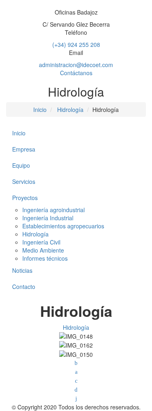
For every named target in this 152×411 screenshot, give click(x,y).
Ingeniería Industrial (47, 218)
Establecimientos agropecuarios (63, 226)
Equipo (21, 165)
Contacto (23, 286)
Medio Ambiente (43, 250)
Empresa (23, 149)
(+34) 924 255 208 (76, 44)
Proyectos (25, 198)
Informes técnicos (45, 258)
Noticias (22, 270)
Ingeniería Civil (41, 242)
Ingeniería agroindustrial (53, 210)
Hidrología (70, 109)
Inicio (40, 109)
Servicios (23, 181)
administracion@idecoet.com (76, 65)
